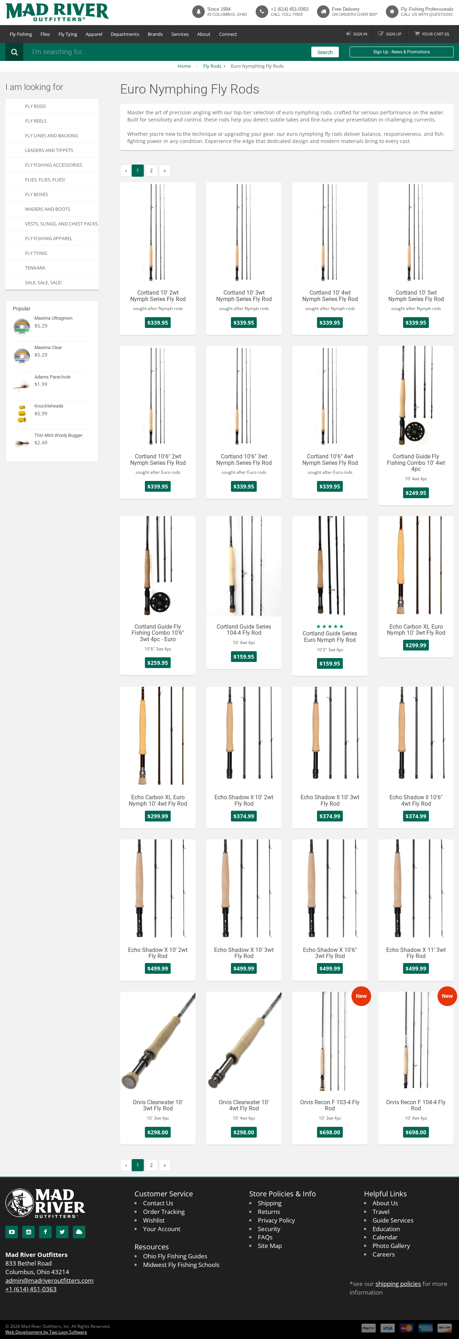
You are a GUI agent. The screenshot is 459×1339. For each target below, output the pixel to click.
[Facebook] (45, 1232)
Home (184, 66)
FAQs (265, 1237)
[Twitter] (62, 1232)
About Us (385, 1203)
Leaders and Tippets (49, 150)
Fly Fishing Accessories (53, 165)
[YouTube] (11, 1232)
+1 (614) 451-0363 (289, 9)
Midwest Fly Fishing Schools (181, 1265)
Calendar (385, 1237)
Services (180, 34)
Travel (381, 1211)
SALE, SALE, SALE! (43, 282)
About (203, 34)
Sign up (394, 34)
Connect (228, 34)
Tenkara (35, 268)
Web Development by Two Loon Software (46, 1332)
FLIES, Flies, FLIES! (45, 179)
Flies (45, 34)
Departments (125, 34)
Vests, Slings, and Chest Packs (61, 223)
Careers (384, 1254)
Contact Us (158, 1203)
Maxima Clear (48, 347)
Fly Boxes (36, 194)
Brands (155, 34)
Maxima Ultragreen (53, 318)
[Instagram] (28, 1232)
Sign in (360, 34)
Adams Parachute (52, 377)
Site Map (270, 1246)
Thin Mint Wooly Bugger (58, 435)
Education (386, 1229)
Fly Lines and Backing (51, 135)
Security (269, 1229)
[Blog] (79, 1232)
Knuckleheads (48, 406)
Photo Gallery (391, 1246)
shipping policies (398, 1284)
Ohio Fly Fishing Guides (175, 1256)
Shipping (269, 1203)
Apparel (94, 34)
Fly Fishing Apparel (48, 238)
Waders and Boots (47, 209)
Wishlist (154, 1220)
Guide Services (393, 1220)
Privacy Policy (276, 1220)
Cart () (435, 34)
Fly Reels (36, 121)
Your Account (161, 1229)
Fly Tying (67, 34)
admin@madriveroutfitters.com (49, 1280)
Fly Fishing (21, 34)
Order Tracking (164, 1211)
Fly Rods (212, 66)
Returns (269, 1211)
